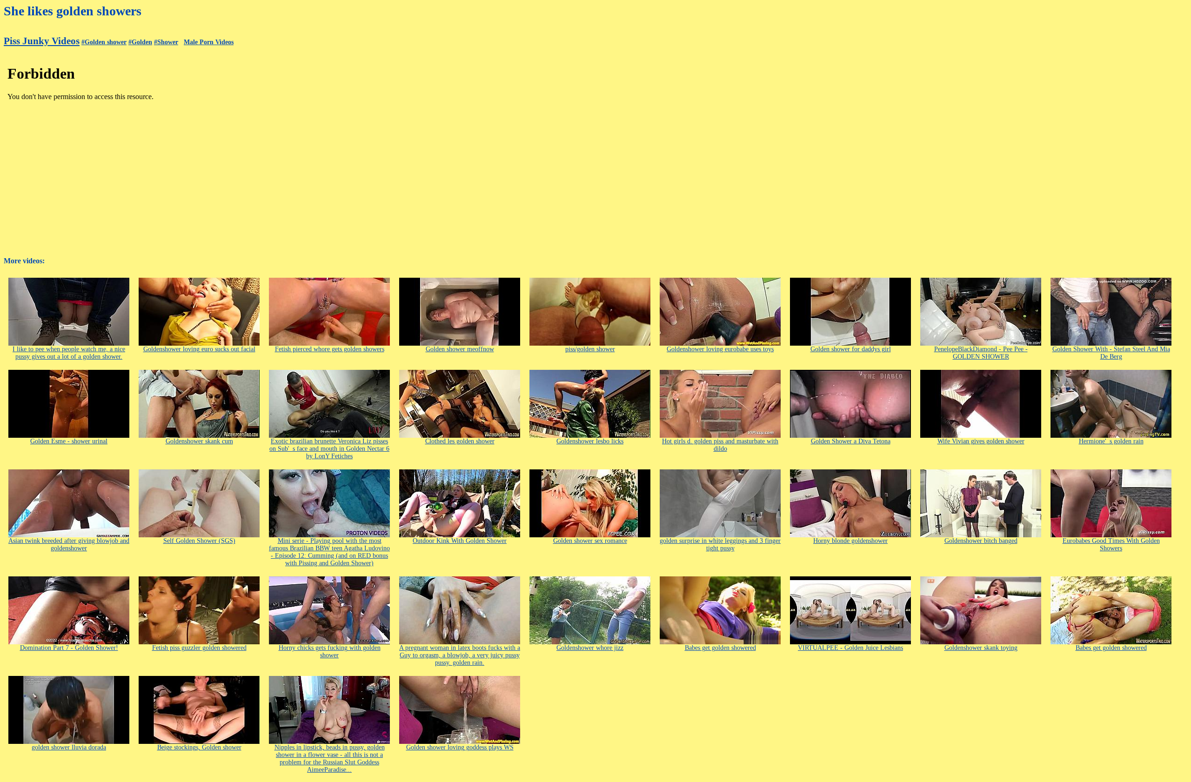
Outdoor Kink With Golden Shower (460, 540)
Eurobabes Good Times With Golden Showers (1111, 544)
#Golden (140, 42)
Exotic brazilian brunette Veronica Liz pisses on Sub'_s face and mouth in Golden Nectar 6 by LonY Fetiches (329, 449)
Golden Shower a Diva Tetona (850, 441)
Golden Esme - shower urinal (68, 441)
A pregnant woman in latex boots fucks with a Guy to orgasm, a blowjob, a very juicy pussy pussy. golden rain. (459, 655)
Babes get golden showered (720, 647)
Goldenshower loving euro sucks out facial (199, 349)
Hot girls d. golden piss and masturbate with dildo (720, 445)
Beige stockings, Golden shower (199, 747)
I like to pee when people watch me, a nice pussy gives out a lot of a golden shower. (69, 353)
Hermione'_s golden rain (1111, 441)
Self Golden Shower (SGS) (199, 540)
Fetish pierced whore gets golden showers (329, 349)
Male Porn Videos (209, 42)
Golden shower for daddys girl (850, 349)
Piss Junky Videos (42, 41)
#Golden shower (104, 42)
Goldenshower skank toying (980, 647)
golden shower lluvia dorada (69, 747)
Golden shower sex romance (590, 540)
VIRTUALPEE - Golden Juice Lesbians (850, 647)
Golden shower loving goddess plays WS (460, 747)
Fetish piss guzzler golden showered (199, 647)
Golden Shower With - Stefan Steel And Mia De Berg (1111, 353)
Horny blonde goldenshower (850, 540)
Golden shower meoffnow (460, 349)
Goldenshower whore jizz (589, 647)
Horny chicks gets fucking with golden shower (330, 651)
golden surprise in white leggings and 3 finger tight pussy (720, 544)
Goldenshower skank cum (199, 441)
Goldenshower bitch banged (980, 540)
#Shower (166, 42)
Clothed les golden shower (460, 441)
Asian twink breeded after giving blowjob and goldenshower (68, 544)
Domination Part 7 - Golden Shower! (69, 647)
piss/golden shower (590, 349)
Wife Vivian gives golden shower (980, 441)
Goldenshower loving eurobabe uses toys (720, 349)
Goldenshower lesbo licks (589, 441)
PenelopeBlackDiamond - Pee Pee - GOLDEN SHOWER (981, 353)
